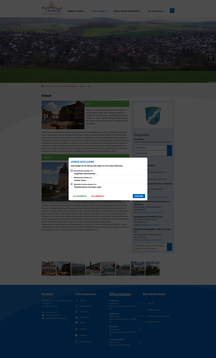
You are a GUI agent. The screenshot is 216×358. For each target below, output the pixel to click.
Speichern (139, 196)
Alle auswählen (79, 196)
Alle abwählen (97, 196)
